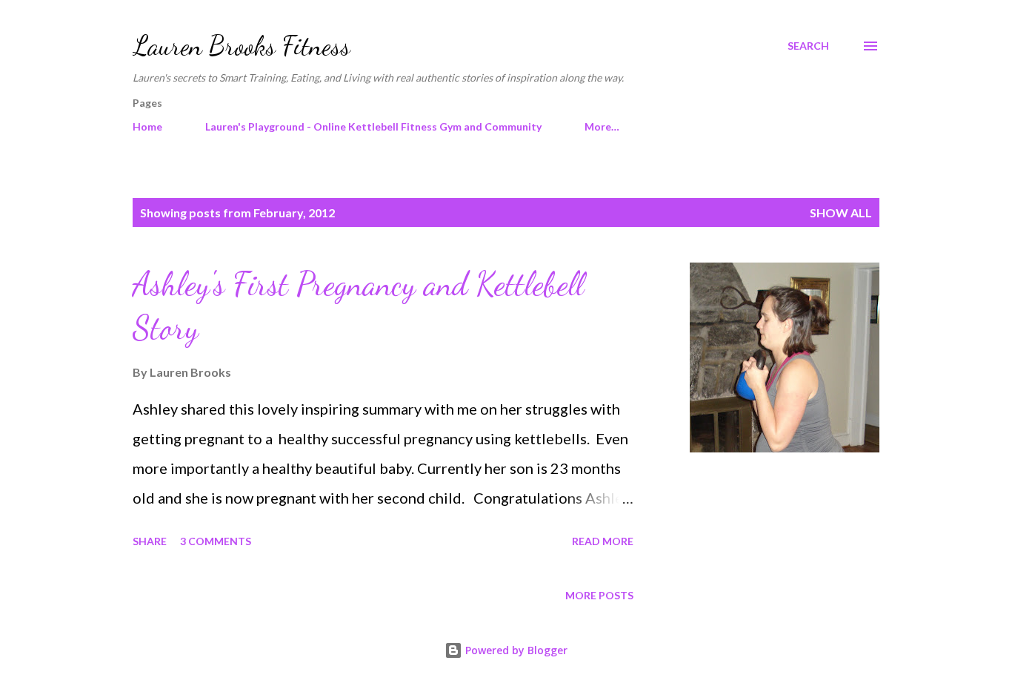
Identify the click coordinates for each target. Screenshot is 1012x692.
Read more (602, 541)
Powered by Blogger (514, 650)
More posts (599, 595)
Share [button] (150, 541)
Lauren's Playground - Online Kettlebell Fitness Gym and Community (373, 126)
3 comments (215, 541)
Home (147, 126)
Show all (841, 212)
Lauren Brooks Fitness (241, 46)
